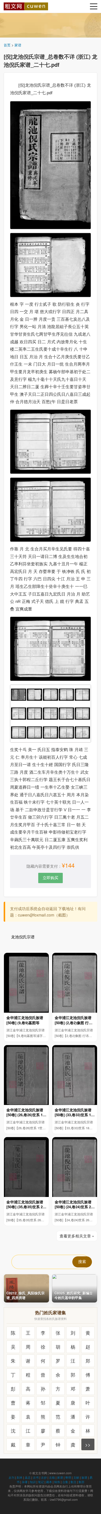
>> (87, 1444)
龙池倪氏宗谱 (23, 937)
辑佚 (57, 1482)
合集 (65, 1482)
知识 (33, 1482)
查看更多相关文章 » (77, 1236)
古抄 (44, 1477)
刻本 (20, 1477)
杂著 (25, 1482)
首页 (7, 44)
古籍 (52, 1477)
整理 (68, 1477)
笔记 (41, 1482)
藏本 (49, 1482)
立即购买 (50, 877)
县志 (28, 1477)
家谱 (17, 44)
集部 (81, 1482)
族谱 (84, 1477)
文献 (76, 1477)
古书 (36, 1477)
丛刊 (11, 1477)
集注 (73, 1482)
